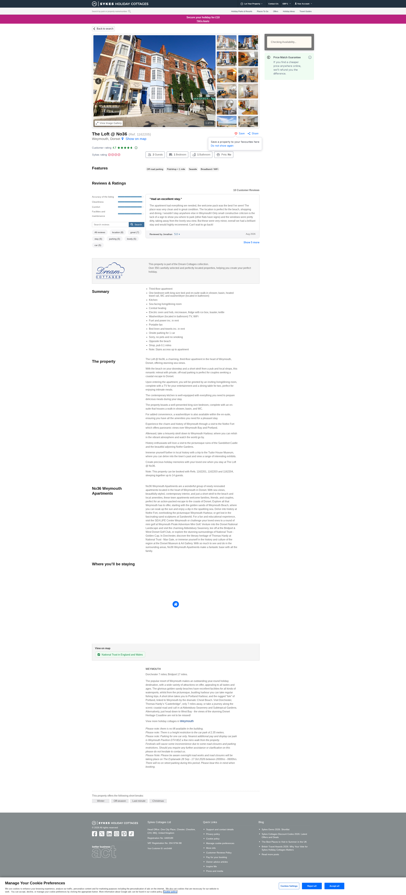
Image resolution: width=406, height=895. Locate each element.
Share (255, 133)
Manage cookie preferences (220, 843)
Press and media (214, 871)
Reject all (312, 886)
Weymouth (187, 721)
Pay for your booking (216, 857)
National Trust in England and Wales (122, 654)
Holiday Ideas (289, 11)
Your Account (303, 4)
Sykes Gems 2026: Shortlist (275, 829)
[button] (98, 81)
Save (242, 133)
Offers (275, 11)
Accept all (334, 886)
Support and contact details (220, 829)
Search (138, 224)
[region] (203, 886)
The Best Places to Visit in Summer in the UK (284, 842)
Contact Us (273, 4)
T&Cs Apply (203, 21)
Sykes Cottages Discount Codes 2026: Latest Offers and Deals (284, 835)
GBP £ (285, 4)
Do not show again (222, 145)
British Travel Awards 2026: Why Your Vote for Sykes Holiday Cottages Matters (285, 848)
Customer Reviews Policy (219, 852)
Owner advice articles (217, 862)
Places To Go (262, 11)
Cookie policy (212, 838)
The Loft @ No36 (109, 133)
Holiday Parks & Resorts (241, 11)
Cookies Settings (289, 886)
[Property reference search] (129, 11)
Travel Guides (306, 11)
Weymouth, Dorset (119, 139)
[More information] (309, 57)
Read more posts (270, 854)
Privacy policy (213, 834)
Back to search (105, 28)
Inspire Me (211, 866)
